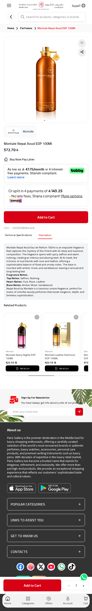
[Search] (22, 16)
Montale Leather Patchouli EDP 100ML (60, 356)
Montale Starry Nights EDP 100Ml (21, 356)
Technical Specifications (18, 235)
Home (10, 28)
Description (45, 235)
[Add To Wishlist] (37, 317)
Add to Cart (46, 217)
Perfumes (26, 28)
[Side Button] (9, 5)
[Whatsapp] (84, 577)
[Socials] (20, 567)
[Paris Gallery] (42, 6)
